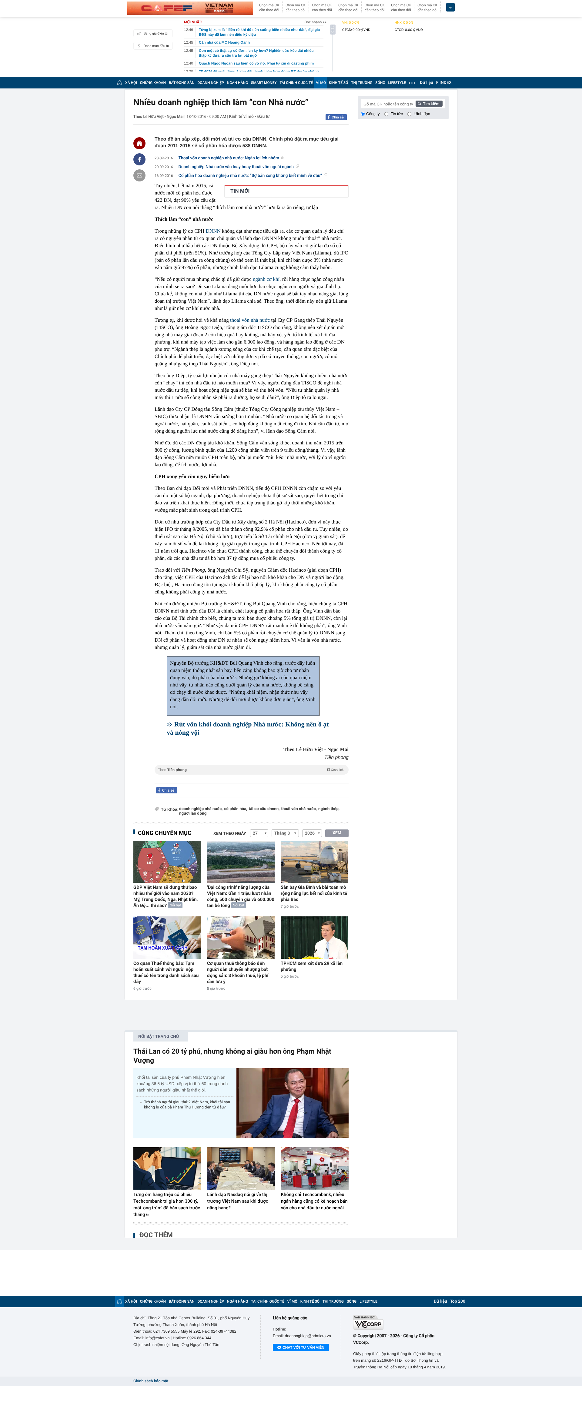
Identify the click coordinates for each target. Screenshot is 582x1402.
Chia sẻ (338, 117)
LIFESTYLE (397, 83)
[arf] (252, 777)
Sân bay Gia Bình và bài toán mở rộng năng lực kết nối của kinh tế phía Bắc (314, 893)
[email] (139, 175)
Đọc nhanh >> (315, 22)
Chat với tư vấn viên (303, 1347)
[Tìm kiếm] (429, 104)
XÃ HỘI (131, 83)
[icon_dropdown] (450, 7)
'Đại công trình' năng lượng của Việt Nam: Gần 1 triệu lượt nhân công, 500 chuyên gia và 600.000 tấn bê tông (240, 896)
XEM (337, 833)
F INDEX (444, 82)
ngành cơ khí (266, 279)
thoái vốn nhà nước (250, 320)
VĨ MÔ (321, 83)
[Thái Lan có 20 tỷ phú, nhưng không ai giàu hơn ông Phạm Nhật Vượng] (292, 1103)
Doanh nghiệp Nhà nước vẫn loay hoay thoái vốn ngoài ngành (236, 166)
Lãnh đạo (422, 113)
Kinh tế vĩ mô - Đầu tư (249, 116)
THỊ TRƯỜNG (361, 83)
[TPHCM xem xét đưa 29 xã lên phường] (314, 937)
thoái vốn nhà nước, (299, 809)
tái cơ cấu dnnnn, (264, 809)
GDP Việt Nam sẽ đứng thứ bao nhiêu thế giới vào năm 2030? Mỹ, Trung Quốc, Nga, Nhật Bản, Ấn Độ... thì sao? (165, 896)
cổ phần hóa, (235, 809)
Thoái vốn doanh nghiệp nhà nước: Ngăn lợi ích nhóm (229, 158)
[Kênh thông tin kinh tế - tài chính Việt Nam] (190, 8)
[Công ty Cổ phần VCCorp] (401, 1322)
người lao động (192, 813)
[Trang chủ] (119, 82)
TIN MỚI (239, 191)
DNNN (213, 231)
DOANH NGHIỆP (211, 83)
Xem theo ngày (229, 833)
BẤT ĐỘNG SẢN (182, 83)
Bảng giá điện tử (156, 33)
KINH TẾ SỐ (338, 83)
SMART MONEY (263, 83)
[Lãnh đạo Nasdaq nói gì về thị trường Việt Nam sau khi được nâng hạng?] (241, 1168)
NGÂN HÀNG (237, 83)
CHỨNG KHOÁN (153, 83)
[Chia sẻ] (139, 159)
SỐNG (380, 83)
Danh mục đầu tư (156, 46)
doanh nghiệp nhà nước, (200, 809)
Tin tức (397, 113)
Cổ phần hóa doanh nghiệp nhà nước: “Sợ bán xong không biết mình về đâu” (250, 175)
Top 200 (457, 1301)
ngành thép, (329, 809)
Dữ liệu (426, 82)
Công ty (373, 113)
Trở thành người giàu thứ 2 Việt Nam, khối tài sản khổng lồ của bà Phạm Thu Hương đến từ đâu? (187, 1105)
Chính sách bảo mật (150, 1381)
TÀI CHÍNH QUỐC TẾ (296, 83)
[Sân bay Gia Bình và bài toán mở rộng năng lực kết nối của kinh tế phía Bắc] (314, 862)
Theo (250, 770)
